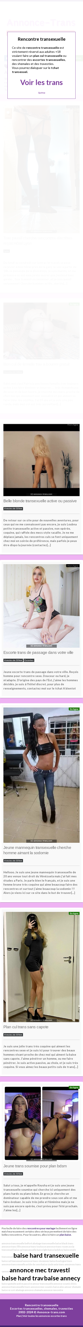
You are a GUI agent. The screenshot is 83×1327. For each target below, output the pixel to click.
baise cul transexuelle (24, 1249)
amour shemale (72, 1286)
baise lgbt (42, 1249)
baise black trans (64, 1243)
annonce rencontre (53, 1290)
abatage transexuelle (44, 1243)
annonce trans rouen (57, 1246)
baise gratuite (9, 1283)
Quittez (41, 93)
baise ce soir (8, 1290)
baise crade (47, 1264)
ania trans (59, 1264)
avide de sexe (33, 1264)
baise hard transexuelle (46, 1255)
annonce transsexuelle (14, 1264)
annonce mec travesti (40, 1270)
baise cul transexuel (12, 1261)
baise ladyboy (55, 1249)
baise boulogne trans (61, 1261)
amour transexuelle (43, 1283)
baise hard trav (23, 1278)
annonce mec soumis (42, 1286)
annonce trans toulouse (33, 1246)
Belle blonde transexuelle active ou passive (40, 501)
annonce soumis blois (65, 1283)
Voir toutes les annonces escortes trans (45, 1315)
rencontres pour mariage (41, 1228)
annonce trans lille (11, 1246)
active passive (24, 1283)
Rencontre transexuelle (41, 1305)
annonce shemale (34, 1290)
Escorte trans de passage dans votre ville (38, 652)
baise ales (58, 1286)
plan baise (65, 1234)
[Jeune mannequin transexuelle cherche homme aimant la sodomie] (41, 776)
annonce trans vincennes (36, 1261)
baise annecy (62, 1278)
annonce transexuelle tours (16, 1286)
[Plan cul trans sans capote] (41, 968)
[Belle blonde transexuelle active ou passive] (41, 460)
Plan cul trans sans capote (25, 1027)
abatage (20, 1290)
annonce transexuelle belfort (17, 1243)
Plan (18, 1315)
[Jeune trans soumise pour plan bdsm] (41, 1124)
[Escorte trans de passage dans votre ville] (41, 607)
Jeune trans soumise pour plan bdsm (35, 1166)
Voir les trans (41, 82)
